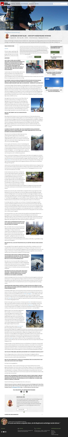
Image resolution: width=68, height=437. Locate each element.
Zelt (11, 338)
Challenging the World (16, 387)
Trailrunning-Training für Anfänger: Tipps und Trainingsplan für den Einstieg (54, 73)
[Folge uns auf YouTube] (4, 432)
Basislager (9, 0)
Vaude (25, 293)
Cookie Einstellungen (54, 434)
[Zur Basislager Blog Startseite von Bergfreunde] (5, 3)
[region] (34, 52)
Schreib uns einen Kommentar (11, 414)
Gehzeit (9, 159)
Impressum (53, 431)
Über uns (52, 430)
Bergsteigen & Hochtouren (43, 37)
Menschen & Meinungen (16, 32)
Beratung (13, 3)
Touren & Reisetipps (24, 3)
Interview (6, 48)
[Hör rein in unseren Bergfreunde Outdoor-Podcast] (6, 432)
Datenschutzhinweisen (27, 54)
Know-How (18, 3)
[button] (21, 392)
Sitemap (52, 433)
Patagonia (29, 293)
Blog (6, 32)
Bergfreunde (31, 3)
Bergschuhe (30, 305)
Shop (6, 0)
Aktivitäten (37, 3)
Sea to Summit (20, 326)
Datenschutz (53, 432)
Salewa (10, 298)
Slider (46, 61)
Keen (30, 302)
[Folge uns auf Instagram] (2, 432)
